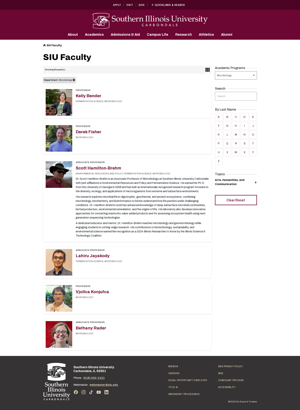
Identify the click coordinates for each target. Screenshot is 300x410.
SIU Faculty (54, 45)
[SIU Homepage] (150, 20)
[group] (236, 182)
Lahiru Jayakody (93, 256)
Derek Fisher (88, 132)
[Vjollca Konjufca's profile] (59, 299)
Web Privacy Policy (230, 366)
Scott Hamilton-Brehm (98, 168)
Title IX (173, 387)
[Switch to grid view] (207, 70)
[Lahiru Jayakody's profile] (59, 263)
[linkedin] (106, 392)
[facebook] (75, 392)
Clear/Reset (236, 200)
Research (183, 34)
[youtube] (98, 392)
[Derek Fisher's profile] (59, 139)
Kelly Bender (88, 96)
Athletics (206, 34)
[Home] (56, 381)
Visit (129, 5)
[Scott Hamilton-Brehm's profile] (59, 175)
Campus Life (157, 34)
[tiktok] (91, 392)
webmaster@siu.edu (104, 384)
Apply (117, 5)
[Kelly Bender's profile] (59, 103)
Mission (173, 366)
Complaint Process (231, 380)
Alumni (226, 34)
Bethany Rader (91, 328)
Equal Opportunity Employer (187, 380)
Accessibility (227, 387)
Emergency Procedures (184, 394)
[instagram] (83, 392)
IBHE (220, 373)
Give (142, 5)
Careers (174, 373)
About (73, 34)
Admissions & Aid (125, 34)
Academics (94, 34)
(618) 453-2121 (94, 377)
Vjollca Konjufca (92, 292)
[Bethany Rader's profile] (59, 335)
